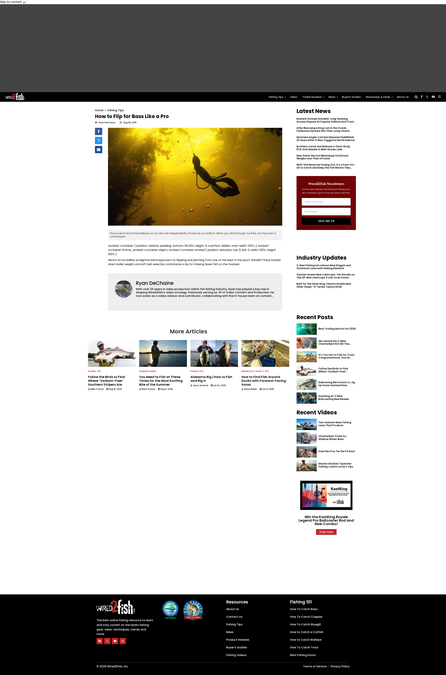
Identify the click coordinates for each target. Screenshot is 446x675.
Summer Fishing (147, 371)
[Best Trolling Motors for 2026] (307, 329)
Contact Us (234, 617)
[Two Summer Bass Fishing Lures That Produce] (307, 424)
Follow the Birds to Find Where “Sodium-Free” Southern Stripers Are (333, 371)
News (331, 97)
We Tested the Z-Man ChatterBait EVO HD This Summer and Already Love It (336, 344)
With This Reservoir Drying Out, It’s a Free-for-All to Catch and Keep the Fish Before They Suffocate (326, 167)
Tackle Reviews (312, 97)
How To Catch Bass (304, 609)
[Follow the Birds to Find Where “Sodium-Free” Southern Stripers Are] (307, 370)
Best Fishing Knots (303, 655)
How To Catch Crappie (306, 617)
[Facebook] (100, 641)
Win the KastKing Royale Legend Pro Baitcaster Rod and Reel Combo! (326, 520)
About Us (403, 97)
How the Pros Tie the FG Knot (336, 451)
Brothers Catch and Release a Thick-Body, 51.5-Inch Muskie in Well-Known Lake (324, 148)
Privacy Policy (339, 666)
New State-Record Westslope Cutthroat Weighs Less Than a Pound (322, 157)
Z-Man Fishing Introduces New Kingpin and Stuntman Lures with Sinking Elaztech (324, 267)
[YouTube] (115, 641)
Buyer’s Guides (351, 97)
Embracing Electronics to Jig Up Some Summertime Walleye (336, 385)
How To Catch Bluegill (305, 624)
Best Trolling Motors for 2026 (337, 328)
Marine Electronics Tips (255, 371)
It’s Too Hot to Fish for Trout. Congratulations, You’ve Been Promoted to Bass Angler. (336, 359)
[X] (107, 641)
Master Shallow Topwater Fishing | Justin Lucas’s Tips (335, 465)
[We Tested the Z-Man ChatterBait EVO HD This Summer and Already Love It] (307, 343)
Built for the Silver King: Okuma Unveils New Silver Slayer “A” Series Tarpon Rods (324, 285)
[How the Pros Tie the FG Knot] (307, 452)
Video (293, 97)
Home (99, 110)
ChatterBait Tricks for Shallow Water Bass (332, 437)
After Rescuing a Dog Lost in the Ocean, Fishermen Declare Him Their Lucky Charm (323, 129)
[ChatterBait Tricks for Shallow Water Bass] (307, 438)
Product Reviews (237, 640)
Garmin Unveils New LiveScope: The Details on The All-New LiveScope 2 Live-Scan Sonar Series (326, 277)
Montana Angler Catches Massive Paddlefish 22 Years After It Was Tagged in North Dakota (326, 138)
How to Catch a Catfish (306, 632)
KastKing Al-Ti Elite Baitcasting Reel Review (333, 397)
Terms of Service (315, 666)
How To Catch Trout (304, 647)
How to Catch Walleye (305, 640)
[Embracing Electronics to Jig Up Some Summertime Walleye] (307, 384)
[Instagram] (123, 641)
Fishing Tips (276, 97)
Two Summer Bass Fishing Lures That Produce (334, 424)
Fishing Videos (236, 655)
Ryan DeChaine (155, 283)
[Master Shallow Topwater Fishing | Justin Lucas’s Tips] (307, 465)
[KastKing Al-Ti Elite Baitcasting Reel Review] (307, 398)
